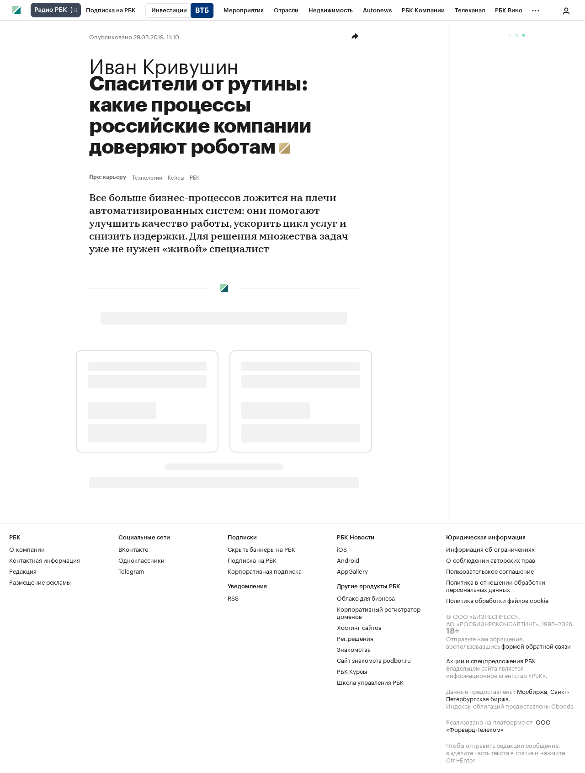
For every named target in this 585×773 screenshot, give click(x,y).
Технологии (147, 177)
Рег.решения (355, 637)
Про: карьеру (108, 177)
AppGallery (352, 570)
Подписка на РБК (252, 559)
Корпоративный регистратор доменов (378, 612)
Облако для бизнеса (366, 597)
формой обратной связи (536, 645)
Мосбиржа (532, 690)
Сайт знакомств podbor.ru (374, 659)
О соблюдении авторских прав (490, 559)
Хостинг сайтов (359, 626)
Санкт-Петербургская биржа (507, 694)
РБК (194, 177)
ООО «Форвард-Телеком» (498, 725)
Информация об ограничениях (490, 548)
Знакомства (354, 648)
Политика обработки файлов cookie (497, 599)
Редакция (23, 570)
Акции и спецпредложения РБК (491, 660)
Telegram (131, 570)
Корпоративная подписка (265, 570)
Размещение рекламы (40, 581)
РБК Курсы (352, 670)
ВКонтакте (133, 548)
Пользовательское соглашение (490, 570)
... (536, 8)
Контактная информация (44, 559)
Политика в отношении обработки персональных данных (495, 585)
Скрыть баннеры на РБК (261, 548)
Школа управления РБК (370, 681)
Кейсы (176, 177)
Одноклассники (141, 559)
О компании (27, 548)
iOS (342, 548)
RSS (233, 597)
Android (348, 559)
